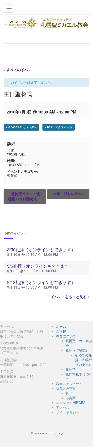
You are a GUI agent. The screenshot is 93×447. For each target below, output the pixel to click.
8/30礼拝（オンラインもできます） (41, 249)
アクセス (62, 407)
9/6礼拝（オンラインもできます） (40, 266)
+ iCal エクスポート (58, 127)
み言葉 (71, 397)
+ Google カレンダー (21, 127)
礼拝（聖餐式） (77, 350)
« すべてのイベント (19, 69)
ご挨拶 (61, 331)
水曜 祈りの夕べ (69, 193)
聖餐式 (12, 175)
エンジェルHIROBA (70, 402)
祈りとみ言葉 (66, 388)
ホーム (61, 326)
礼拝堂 (71, 369)
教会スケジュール (69, 383)
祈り (69, 393)
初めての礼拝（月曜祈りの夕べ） (83, 360)
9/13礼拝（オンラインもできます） (41, 282)
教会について (66, 336)
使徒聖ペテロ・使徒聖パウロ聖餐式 (24, 196)
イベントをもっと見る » (70, 296)
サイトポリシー (67, 412)
